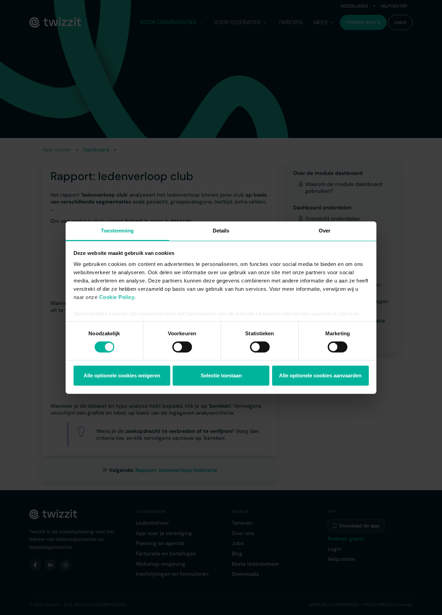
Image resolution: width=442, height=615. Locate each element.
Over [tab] (324, 230)
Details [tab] (221, 230)
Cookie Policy (117, 297)
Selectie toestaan (221, 375)
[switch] (182, 347)
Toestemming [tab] (117, 230)
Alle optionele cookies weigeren (122, 375)
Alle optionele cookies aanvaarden (320, 375)
